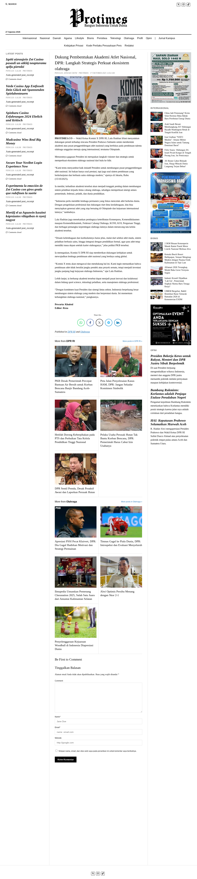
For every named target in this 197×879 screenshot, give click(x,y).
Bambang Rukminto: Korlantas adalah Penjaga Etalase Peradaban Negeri (168, 393)
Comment (59, 681)
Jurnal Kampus (167, 38)
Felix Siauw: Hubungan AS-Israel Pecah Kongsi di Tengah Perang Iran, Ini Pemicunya (178, 153)
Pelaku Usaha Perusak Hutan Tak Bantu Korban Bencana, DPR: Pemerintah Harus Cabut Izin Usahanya (119, 440)
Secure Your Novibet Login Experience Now (24, 164)
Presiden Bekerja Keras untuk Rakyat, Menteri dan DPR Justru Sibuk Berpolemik (171, 359)
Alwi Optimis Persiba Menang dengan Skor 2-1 (117, 593)
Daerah (57, 38)
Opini (149, 38)
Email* (57, 727)
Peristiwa (102, 38)
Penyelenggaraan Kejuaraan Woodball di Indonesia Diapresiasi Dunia (74, 645)
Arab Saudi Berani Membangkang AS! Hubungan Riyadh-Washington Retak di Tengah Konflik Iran (178, 128)
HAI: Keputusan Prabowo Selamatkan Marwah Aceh (168, 422)
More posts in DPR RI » (132, 341)
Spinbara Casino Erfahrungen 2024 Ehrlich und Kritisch (24, 116)
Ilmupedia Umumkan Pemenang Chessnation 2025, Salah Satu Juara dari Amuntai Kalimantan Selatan (75, 595)
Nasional (45, 38)
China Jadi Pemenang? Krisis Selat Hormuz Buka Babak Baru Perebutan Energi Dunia (177, 116)
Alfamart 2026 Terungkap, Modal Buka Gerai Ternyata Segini (177, 270)
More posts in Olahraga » (131, 502)
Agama (68, 38)
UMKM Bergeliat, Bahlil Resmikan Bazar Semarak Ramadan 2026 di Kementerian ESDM (176, 295)
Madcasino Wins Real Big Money (23, 141)
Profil (140, 38)
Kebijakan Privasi (73, 45)
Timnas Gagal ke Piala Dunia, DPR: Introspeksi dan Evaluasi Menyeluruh (121, 543)
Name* (58, 717)
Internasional (30, 38)
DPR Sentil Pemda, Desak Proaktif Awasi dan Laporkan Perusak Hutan (75, 490)
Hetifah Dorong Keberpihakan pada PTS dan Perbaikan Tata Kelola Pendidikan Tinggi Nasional (75, 438)
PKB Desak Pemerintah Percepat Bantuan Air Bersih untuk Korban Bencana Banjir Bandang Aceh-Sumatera (73, 386)
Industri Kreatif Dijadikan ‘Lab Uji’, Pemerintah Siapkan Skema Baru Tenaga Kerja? (177, 282)
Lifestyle (79, 38)
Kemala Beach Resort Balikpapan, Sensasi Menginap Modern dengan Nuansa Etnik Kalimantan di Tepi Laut (178, 258)
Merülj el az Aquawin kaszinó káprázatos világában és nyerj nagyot (26, 216)
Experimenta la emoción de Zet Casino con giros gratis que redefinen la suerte (24, 189)
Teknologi (115, 38)
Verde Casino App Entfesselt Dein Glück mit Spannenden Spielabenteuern (25, 89)
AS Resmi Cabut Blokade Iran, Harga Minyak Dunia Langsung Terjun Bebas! (176, 164)
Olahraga (129, 38)
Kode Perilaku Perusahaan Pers (104, 45)
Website (58, 738)
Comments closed (14, 79)
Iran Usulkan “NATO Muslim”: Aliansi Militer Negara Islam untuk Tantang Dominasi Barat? (177, 141)
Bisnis (90, 38)
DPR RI (71, 331)
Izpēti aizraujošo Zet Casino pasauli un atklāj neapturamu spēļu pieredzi (26, 63)
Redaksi (129, 45)
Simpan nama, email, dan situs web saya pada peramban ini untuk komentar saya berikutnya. (97, 751)
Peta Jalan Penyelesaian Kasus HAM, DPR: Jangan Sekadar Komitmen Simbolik (117, 384)
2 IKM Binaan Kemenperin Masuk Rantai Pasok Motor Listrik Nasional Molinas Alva (178, 246)
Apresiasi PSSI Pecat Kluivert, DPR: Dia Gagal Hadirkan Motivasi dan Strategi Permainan (75, 545)
